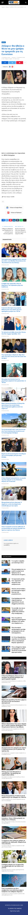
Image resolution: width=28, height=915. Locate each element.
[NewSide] (14, 2)
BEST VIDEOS (5, 573)
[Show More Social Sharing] (24, 62)
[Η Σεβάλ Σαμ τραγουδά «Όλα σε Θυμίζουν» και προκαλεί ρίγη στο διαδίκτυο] (14, 275)
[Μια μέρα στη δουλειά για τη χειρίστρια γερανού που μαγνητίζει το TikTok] (14, 370)
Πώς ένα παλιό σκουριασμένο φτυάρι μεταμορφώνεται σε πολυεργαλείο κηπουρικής (19, 631)
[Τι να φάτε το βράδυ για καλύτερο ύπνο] (6, 563)
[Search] (25, 2)
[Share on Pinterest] (19, 62)
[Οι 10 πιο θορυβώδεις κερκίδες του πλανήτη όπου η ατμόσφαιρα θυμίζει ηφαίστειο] (6, 639)
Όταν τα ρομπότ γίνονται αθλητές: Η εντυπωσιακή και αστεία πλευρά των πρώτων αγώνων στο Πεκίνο (13, 528)
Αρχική (3, 7)
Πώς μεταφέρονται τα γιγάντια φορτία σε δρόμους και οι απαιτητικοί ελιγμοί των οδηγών (18, 573)
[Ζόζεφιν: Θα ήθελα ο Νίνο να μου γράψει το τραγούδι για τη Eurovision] (14, 77)
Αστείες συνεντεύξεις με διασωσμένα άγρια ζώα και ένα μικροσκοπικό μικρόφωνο (18, 592)
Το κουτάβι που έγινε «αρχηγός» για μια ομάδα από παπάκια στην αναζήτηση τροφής (18, 611)
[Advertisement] (14, 24)
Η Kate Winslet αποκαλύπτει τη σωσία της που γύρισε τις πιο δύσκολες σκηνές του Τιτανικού (14, 479)
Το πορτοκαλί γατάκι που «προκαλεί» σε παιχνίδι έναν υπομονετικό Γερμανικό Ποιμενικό (18, 582)
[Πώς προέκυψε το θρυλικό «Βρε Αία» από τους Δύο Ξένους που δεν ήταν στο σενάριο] (14, 346)
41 (3, 201)
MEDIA (3, 42)
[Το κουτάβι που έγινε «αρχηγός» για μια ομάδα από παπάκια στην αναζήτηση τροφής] (6, 610)
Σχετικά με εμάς (15, 911)
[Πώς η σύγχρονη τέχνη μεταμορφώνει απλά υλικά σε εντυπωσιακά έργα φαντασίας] (6, 649)
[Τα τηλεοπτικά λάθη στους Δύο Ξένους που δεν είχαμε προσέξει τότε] (14, 323)
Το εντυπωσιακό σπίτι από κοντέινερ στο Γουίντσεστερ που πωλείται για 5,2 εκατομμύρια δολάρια (13, 431)
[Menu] (3, 2)
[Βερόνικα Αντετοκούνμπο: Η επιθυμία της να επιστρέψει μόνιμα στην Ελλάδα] (14, 445)
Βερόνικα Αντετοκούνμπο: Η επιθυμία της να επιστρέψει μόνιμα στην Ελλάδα (14, 455)
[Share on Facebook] (5, 62)
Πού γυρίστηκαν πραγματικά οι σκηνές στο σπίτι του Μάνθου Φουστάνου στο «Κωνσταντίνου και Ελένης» (14, 261)
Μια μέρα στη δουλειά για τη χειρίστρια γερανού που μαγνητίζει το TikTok (14, 380)
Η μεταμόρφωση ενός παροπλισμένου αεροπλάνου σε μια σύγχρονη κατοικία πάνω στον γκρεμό (18, 602)
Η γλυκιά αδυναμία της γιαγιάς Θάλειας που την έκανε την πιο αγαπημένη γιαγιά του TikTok (11, 309)
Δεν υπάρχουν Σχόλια (7, 58)
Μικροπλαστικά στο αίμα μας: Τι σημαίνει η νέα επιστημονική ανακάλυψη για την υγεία (12, 504)
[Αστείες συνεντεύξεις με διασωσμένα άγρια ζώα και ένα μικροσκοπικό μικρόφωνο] (6, 591)
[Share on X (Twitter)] (12, 62)
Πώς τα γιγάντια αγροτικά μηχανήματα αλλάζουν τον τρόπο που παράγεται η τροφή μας (19, 621)
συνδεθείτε (7, 545)
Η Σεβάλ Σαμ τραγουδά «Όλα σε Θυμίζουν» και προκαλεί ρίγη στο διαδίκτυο (12, 285)
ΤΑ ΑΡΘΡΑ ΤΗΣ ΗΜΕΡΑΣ (15, 908)
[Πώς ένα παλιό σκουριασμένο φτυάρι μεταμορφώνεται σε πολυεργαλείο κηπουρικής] (6, 629)
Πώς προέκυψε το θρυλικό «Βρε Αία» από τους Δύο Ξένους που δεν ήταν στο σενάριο (14, 356)
